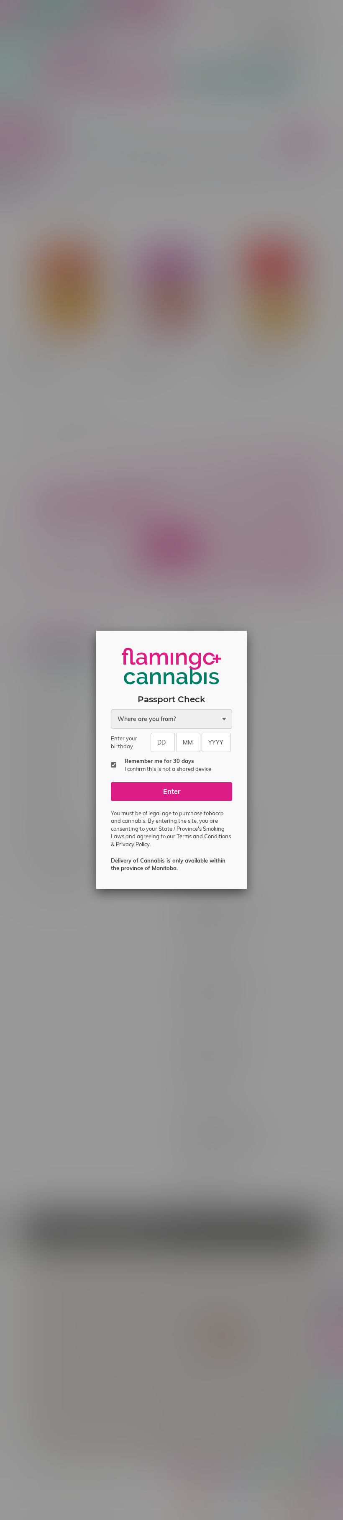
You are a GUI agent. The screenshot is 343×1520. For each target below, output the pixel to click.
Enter (171, 791)
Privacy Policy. (133, 844)
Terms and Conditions (204, 836)
